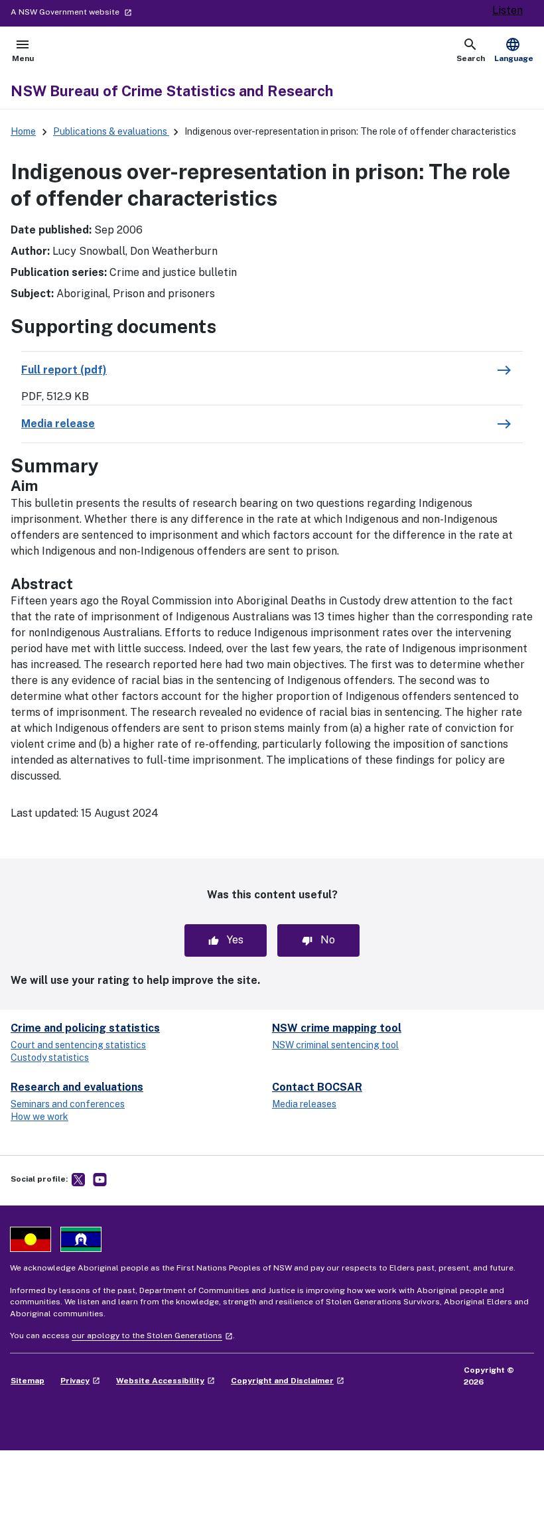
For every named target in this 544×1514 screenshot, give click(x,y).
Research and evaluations (77, 1087)
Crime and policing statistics (85, 1028)
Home (23, 131)
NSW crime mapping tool (336, 1028)
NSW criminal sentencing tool (335, 1045)
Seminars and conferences (68, 1104)
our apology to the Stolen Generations (152, 1335)
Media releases (304, 1104)
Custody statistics (50, 1057)
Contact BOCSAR (317, 1087)
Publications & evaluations (111, 131)
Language (513, 49)
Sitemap (27, 1380)
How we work (39, 1116)
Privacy (80, 1380)
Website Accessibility (165, 1380)
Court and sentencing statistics (78, 1045)
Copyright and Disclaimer (287, 1380)
